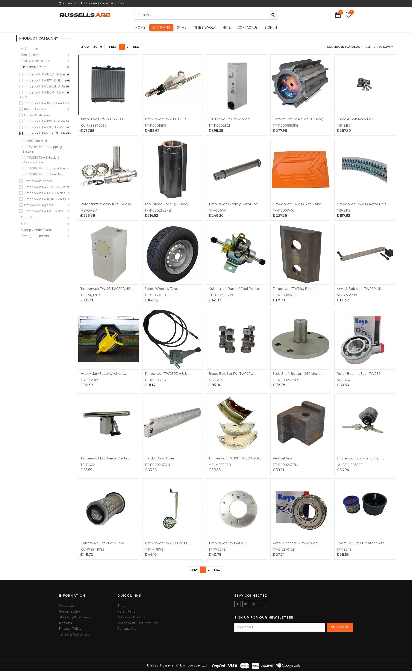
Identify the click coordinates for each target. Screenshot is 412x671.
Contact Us (126, 629)
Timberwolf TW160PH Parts (45, 199)
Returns (65, 623)
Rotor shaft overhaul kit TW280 (105, 204)
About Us (66, 606)
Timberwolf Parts (33, 67)
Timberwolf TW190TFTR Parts (46, 121)
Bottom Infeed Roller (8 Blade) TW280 (298, 121)
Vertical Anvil (283, 458)
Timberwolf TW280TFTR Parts (46, 187)
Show (85, 46)
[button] (360, 47)
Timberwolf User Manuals (137, 623)
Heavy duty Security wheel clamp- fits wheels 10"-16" (101, 375)
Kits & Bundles (35, 109)
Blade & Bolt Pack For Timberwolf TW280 (355, 121)
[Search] (273, 14)
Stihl (24, 224)
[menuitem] (140, 27)
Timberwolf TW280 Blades (294, 289)
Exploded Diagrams (38, 205)
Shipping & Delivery (74, 617)
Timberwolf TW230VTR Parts (45, 127)
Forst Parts (29, 218)
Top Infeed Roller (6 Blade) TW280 (166, 206)
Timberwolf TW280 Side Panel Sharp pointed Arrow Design (297, 206)
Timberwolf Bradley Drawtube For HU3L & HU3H (233, 206)
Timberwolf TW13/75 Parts (43, 211)
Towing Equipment (35, 236)
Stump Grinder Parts (36, 230)
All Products (30, 49)
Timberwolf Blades (38, 181)
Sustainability (69, 611)
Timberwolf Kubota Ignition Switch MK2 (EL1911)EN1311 (359, 460)
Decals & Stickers (37, 115)
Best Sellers (29, 55)
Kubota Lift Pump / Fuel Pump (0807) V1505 (234, 291)
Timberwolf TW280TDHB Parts (47, 133)
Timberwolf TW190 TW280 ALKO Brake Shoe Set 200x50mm (235, 460)
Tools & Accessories (35, 61)
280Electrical (37, 141)
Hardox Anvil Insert (160, 458)
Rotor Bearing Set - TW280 (359, 374)
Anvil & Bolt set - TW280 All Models (359, 291)
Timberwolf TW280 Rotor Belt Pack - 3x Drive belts (361, 206)
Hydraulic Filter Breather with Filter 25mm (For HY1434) (361, 545)
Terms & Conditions (74, 634)
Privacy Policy (70, 629)
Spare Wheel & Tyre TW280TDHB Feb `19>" (164, 291)
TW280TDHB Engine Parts (47, 168)
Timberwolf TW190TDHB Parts (47, 80)
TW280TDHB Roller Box (45, 174)
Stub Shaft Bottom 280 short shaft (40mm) (296, 375)
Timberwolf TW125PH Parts (44, 193)
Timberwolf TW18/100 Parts (45, 103)
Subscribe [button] (340, 627)
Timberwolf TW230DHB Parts (46, 86)
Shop (121, 606)
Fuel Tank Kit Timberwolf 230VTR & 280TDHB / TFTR (230, 121)
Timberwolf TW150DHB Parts (46, 74)
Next (137, 46)
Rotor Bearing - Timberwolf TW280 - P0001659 (295, 545)
